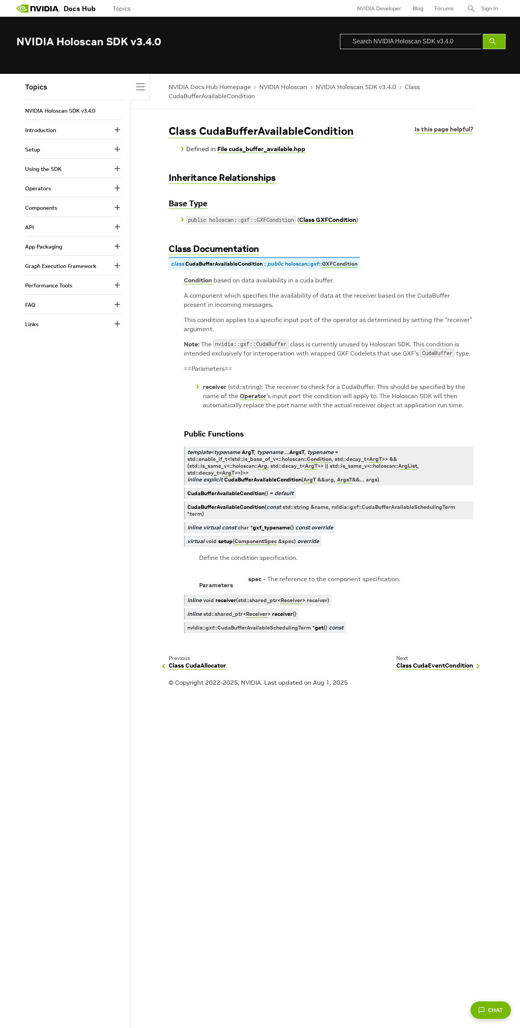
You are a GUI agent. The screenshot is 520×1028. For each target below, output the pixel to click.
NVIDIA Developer (379, 8)
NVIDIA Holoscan (283, 87)
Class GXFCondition (327, 219)
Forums (444, 8)
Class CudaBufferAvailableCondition (261, 131)
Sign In (489, 8)
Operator (253, 396)
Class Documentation (214, 249)
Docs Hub (80, 8)
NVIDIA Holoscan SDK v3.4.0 (356, 87)
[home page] (38, 8)
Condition (198, 280)
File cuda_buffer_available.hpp (261, 149)
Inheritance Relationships (222, 177)
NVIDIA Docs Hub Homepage (210, 87)
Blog (418, 8)
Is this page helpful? (444, 129)
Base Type (188, 203)
